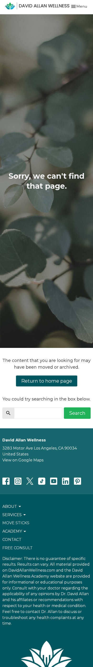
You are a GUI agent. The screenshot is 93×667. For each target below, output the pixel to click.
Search (77, 413)
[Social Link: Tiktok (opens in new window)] (41, 481)
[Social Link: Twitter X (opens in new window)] (29, 481)
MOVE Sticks (15, 523)
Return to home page (46, 381)
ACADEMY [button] (12, 531)
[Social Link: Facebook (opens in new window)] (6, 481)
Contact (11, 539)
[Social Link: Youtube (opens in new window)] (53, 481)
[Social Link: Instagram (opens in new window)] (17, 481)
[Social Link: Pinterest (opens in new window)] (77, 481)
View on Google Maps (22, 460)
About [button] (9, 506)
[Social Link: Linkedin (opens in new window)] (65, 481)
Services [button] (12, 515)
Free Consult (17, 548)
